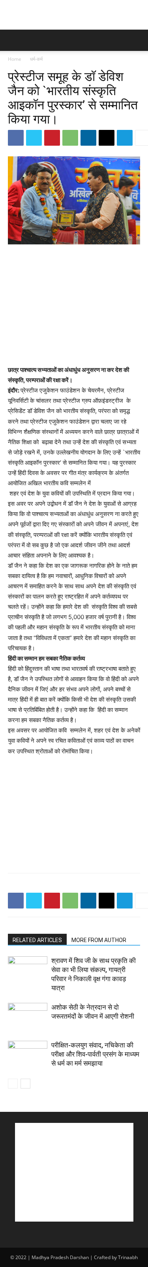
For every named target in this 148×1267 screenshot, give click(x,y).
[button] (13, 40)
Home (14, 59)
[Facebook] (16, 138)
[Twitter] (34, 138)
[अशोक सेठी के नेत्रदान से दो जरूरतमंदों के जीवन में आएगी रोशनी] (27, 1016)
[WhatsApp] (70, 138)
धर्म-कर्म (36, 59)
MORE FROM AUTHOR (98, 940)
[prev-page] (13, 1084)
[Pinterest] (52, 138)
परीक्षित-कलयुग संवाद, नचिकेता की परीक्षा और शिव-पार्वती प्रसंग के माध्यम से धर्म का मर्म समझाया (95, 1054)
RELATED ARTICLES (37, 940)
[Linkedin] (88, 138)
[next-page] (25, 1084)
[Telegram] (125, 138)
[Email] (106, 138)
